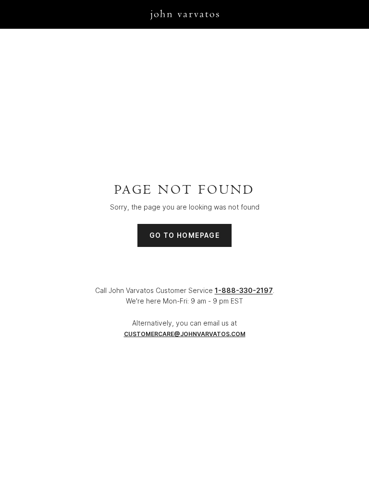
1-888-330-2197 (244, 290)
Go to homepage (184, 235)
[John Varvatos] (184, 14)
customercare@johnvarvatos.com (185, 334)
